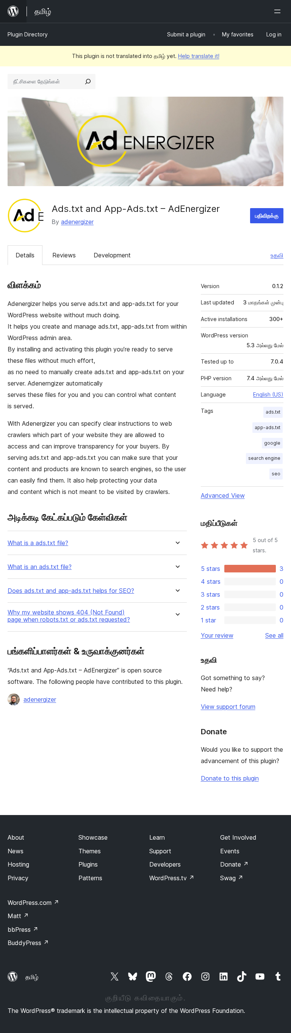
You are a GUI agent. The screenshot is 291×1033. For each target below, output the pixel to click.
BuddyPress (28, 943)
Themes (89, 851)
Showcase (93, 837)
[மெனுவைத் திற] (279, 11)
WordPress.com (33, 902)
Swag (231, 878)
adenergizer (77, 222)
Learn (157, 837)
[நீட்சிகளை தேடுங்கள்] (87, 81)
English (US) (268, 394)
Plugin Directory (28, 34)
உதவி (277, 255)
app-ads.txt (267, 427)
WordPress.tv (171, 878)
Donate (234, 864)
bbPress (23, 929)
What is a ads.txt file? (38, 543)
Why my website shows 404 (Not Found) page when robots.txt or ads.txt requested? (69, 616)
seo (276, 474)
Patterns (90, 878)
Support (160, 851)
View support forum (228, 706)
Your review (217, 635)
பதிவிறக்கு (266, 215)
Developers (165, 864)
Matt (18, 916)
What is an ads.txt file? (40, 567)
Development (112, 255)
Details (25, 255)
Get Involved (238, 837)
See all (274, 635)
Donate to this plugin (230, 778)
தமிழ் (31, 977)
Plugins (88, 864)
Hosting (18, 864)
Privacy (18, 878)
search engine (264, 458)
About (16, 837)
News (15, 851)
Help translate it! (198, 56)
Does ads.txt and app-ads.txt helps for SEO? (71, 590)
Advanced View (223, 495)
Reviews (64, 255)
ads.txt (273, 412)
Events (229, 851)
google (272, 443)
